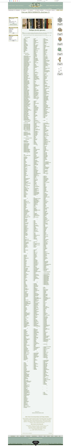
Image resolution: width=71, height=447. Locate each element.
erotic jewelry (26, 67)
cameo (25, 257)
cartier (25, 262)
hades (35, 147)
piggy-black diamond (46, 71)
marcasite (35, 291)
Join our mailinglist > (39, 0)
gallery (35, 101)
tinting (44, 309)
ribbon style (45, 144)
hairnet (35, 151)
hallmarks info (26, 122)
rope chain (45, 158)
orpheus (35, 365)
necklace (35, 336)
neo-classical (36, 342)
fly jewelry (25, 72)
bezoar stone (26, 225)
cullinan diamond (26, 323)
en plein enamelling (27, 394)
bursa (25, 251)
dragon (25, 353)
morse (35, 318)
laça (34, 251)
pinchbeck (45, 74)
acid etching (26, 157)
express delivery (34, 429)
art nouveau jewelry (27, 58)
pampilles (44, 43)
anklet (25, 177)
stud (44, 260)
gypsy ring (35, 143)
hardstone (35, 163)
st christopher (45, 262)
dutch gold (25, 356)
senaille (44, 197)
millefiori (35, 308)
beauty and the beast (27, 216)
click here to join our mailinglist (27, 433)
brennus (25, 244)
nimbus (35, 346)
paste (44, 48)
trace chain (45, 322)
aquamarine (26, 182)
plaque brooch (45, 80)
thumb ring (45, 300)
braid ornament (26, 242)
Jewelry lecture (31, 8)
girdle (34, 113)
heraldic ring (35, 180)
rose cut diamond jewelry (47, 162)
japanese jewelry (26, 87)
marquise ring (36, 293)
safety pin (44, 177)
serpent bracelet (45, 201)
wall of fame (30, 427)
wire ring (44, 378)
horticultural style (36, 190)
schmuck (44, 190)
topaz (44, 315)
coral (24, 306)
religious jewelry (26, 105)
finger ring (35, 65)
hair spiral (35, 155)
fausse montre (36, 50)
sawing (44, 185)
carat (24, 259)
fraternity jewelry (26, 73)
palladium (44, 41)
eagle (25, 362)
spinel (44, 238)
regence (44, 129)
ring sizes (44, 149)
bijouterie (25, 227)
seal (44, 192)
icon (34, 197)
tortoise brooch (45, 317)
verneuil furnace (45, 352)
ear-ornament (26, 365)
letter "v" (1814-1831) (27, 128)
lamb (34, 252)
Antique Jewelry (12, 5)
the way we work (42, 425)
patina (44, 51)
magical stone (36, 286)
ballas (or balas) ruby (27, 202)
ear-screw (25, 368)
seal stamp (45, 193)
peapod (44, 54)
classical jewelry (26, 60)
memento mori (36, 303)
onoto (34, 360)
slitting (44, 225)
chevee (25, 278)
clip (24, 290)
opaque (35, 359)
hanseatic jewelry (26, 80)
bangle (25, 205)
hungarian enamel (36, 192)
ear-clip (25, 363)
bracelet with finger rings (27, 240)
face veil (35, 41)
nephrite (35, 341)
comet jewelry (26, 61)
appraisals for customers (36, 426)
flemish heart (36, 74)
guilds (35, 141)
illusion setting (36, 200)
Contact (37, 8)
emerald (25, 384)
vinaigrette (45, 354)
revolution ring (45, 142)
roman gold (45, 154)
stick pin (44, 252)
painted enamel (45, 40)
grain (34, 130)
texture (44, 293)
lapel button (35, 253)
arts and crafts (26, 190)
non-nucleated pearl (37, 347)
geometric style (36, 107)
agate (25, 159)
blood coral (25, 233)
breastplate (25, 243)
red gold (44, 126)
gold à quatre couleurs (37, 122)
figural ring (35, 61)
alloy (24, 167)
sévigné (44, 204)
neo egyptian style (36, 343)
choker (25, 283)
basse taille (25, 213)
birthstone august (26, 148)
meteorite (35, 305)
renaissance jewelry (27, 106)
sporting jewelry (45, 241)
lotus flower (35, 270)
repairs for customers (43, 426)
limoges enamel (36, 263)
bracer (25, 241)
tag (43, 288)
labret (34, 250)
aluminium (25, 171)
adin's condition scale (27, 155)
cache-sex (25, 255)
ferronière (35, 55)
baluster (25, 203)
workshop (34, 427)
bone (24, 236)
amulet (25, 174)
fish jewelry (25, 71)
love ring (35, 273)
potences (44, 103)
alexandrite (25, 164)
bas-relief (25, 212)
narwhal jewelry (26, 96)
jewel (34, 233)
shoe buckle (45, 211)
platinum (44, 82)
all (50, 35)
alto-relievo (25, 170)
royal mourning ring (46, 167)
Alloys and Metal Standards (27, 419)
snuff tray (44, 229)
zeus (44, 392)
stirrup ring (45, 254)
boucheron (25, 237)
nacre (34, 328)
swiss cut (44, 268)
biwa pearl (25, 230)
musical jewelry (26, 95)
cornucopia (25, 309)
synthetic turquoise (46, 284)
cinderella (25, 279)
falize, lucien (35, 45)
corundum (25, 312)
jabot (34, 220)
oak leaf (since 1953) (27, 125)
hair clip (35, 148)
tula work (44, 332)
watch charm (45, 365)
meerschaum (36, 301)
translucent (45, 323)
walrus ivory (45, 361)
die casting (25, 341)
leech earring (36, 260)
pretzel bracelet (45, 109)
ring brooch (45, 146)
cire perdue (25, 280)
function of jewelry (36, 97)
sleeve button (45, 223)
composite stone (26, 305)
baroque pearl (26, 210)
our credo (46, 425)
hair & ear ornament (37, 149)
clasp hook (25, 288)
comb (25, 300)
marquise (35, 292)
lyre (34, 280)
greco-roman (36, 133)
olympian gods (36, 356)
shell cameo (45, 210)
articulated (25, 189)
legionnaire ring (36, 262)
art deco (25, 49)
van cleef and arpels (46, 348)
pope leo (44, 95)
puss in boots (45, 115)
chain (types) (26, 268)
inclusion (35, 203)
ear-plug (25, 367)
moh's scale (35, 315)
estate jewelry (26, 68)
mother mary (35, 320)
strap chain (45, 257)
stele (44, 250)
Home (9, 8)
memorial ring (36, 304)
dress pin (25, 355)
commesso (25, 304)
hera (34, 178)
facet (34, 39)
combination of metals (27, 301)
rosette (44, 164)
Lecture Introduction (26, 418)
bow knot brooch (26, 239)
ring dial (44, 147)
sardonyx (44, 183)
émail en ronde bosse (27, 381)
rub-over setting (45, 168)
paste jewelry (26, 98)
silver (44, 216)
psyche (44, 114)
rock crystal (45, 152)
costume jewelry (26, 62)
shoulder (44, 212)
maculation (35, 284)
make (34, 287)
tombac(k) (44, 312)
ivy (34, 217)
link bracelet (35, 265)
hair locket (35, 150)
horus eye (35, 191)
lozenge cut (35, 276)
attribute (25, 196)
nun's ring (35, 349)
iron (34, 212)
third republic (45, 295)
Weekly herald (44, 8)
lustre (34, 279)
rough (44, 165)
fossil (34, 87)
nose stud (35, 348)
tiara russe (45, 302)
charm (25, 272)
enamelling (25, 389)
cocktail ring (25, 296)
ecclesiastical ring (26, 371)
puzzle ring (45, 116)
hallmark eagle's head (27, 133)
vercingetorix (45, 349)
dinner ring (25, 342)
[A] (13, 19)
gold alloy (35, 123)
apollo (25, 180)
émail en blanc (26, 380)
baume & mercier (26, 215)
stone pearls (45, 255)
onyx (34, 361)
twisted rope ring (45, 340)
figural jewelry (26, 70)
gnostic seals (36, 120)
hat (34, 165)
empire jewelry (26, 66)
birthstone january (26, 143)
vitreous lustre (45, 357)
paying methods (31, 428)
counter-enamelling (27, 314)
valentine (44, 347)
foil (34, 82)
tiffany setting (45, 306)
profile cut (44, 110)
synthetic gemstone (46, 273)
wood (44, 381)
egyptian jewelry (26, 375)
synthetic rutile (45, 282)
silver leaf (44, 217)
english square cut (26, 391)
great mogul (35, 132)
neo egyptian (26, 44)
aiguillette (25, 162)
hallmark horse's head (27, 134)
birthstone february (27, 144)
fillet (34, 63)
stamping (44, 245)
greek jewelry (36, 134)
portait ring (45, 100)
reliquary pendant (46, 135)
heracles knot (36, 179)
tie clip (44, 303)
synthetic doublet (46, 277)
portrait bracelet (45, 96)
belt (24, 218)
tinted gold (45, 308)
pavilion (44, 53)
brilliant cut (25, 246)
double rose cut (26, 351)
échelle (25, 372)
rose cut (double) (46, 163)
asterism (25, 194)
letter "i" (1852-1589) (27, 127)
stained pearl (45, 244)
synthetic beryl (45, 275)
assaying (25, 193)
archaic (25, 183)
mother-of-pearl (36, 321)
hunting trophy (36, 194)
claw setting (25, 289)
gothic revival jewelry (27, 78)
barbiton (25, 206)
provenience (45, 113)
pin (43, 72)
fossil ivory (35, 88)
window (44, 376)
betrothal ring (26, 223)
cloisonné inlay (26, 293)
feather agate (36, 51)
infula (34, 205)
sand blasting (45, 179)
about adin (33, 425)
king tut (35, 247)
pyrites (44, 117)
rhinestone (45, 143)
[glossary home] (13, 18)
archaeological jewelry (27, 56)
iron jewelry (25, 85)
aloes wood (25, 169)
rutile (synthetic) (45, 173)
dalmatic (25, 329)
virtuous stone (45, 356)
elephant (25, 377)
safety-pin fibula (45, 178)
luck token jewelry (26, 90)
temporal (44, 292)
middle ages (26, 38)
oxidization (35, 369)
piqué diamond (45, 75)
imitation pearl (36, 202)
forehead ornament (36, 85)
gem (34, 104)
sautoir (44, 184)
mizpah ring (35, 313)
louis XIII (35, 272)
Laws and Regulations (42, 419)
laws (34, 258)
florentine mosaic (36, 76)
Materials (50, 418)
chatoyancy (25, 277)
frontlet (35, 96)
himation (35, 183)
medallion (35, 299)
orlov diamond (36, 363)
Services (40, 8)
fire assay (35, 69)
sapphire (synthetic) (46, 182)
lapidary (35, 254)
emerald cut (25, 385)
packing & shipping (43, 428)
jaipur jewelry (26, 86)
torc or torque (45, 316)
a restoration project (39, 427)
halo (34, 159)
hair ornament (36, 152)
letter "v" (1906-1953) (27, 129)
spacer (44, 235)
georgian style (36, 109)
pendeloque (45, 62)
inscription (35, 207)
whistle (44, 373)
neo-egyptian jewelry (27, 97)
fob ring (35, 81)
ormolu (35, 364)
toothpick (44, 314)
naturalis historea (36, 332)
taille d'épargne (45, 289)
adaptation (25, 158)
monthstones (36, 316)
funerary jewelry (26, 75)
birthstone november (27, 151)
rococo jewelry (26, 107)
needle (35, 340)
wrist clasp (45, 383)
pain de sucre (45, 39)
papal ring (44, 44)
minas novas (35, 309)
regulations (45, 131)
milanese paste (36, 307)
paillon (44, 38)
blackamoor (25, 231)
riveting (44, 150)
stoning (44, 256)
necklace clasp (36, 337)
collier (25, 299)
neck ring (35, 335)
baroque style (26, 209)
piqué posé (45, 78)
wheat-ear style (45, 372)
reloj (44, 136)
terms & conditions (36, 428)
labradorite (35, 249)
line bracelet (35, 264)
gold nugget (35, 125)
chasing (25, 275)
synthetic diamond (46, 276)
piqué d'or (44, 76)
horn (34, 187)
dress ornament (26, 354)
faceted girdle (36, 40)
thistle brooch (45, 297)
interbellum (25, 50)
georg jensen (36, 108)
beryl (24, 222)
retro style (44, 140)
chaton (25, 276)
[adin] (13, 20)
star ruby (44, 247)
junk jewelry (25, 88)
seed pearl (45, 196)
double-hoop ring (26, 350)
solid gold (44, 233)
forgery (35, 86)
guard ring (35, 139)
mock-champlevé (36, 314)
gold (34, 121)
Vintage (21, 5)
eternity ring (25, 404)
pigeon (44, 69)
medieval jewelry (36, 300)
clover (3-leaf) (26, 295)
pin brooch (45, 73)
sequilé (44, 198)
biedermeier (26, 226)
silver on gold (45, 218)
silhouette (44, 215)
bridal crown (26, 245)
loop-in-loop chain (36, 268)
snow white (45, 228)
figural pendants (36, 60)
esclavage (25, 400)
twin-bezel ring (45, 339)
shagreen (44, 205)
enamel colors (26, 388)
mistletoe (35, 312)
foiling (35, 83)
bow (24, 238)
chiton (25, 282)
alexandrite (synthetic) (27, 165)
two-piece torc (45, 341)
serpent (44, 200)
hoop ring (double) (36, 186)
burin (24, 250)
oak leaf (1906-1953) (27, 124)
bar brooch (25, 207)
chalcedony (25, 269)
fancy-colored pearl (36, 48)
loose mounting (36, 269)
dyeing (25, 359)
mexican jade (36, 306)
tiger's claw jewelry (27, 115)
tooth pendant (45, 313)
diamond (25, 338)
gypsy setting (36, 144)
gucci (34, 140)
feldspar (35, 53)
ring (44, 145)
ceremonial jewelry (27, 59)
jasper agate (35, 230)
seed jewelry (26, 112)
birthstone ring (26, 229)
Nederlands (58, 8)
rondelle (44, 157)
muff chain (35, 324)
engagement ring (26, 390)
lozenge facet (36, 277)
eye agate (25, 407)
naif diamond (36, 329)
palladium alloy (45, 42)
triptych (44, 331)
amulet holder (26, 175)
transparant (45, 324)
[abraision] (13, 22)
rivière (44, 151)
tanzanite (44, 291)
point (44, 87)
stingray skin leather (46, 253)
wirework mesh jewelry (46, 379)
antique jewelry (26, 55)
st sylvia (44, 266)
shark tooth (45, 208)
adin (24, 154)
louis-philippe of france (37, 271)
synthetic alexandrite (46, 274)
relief (44, 132)
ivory (34, 216)
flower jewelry (36, 77)
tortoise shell (45, 318)
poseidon (44, 101)
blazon (25, 232)
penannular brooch (46, 61)
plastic (44, 81)
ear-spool (25, 369)
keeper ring (35, 241)
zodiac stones (26, 142)
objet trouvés (36, 354)
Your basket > (57, 0)
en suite (25, 396)
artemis (25, 187)
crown (25, 318)
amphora (25, 173)
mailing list (44, 427)
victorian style (45, 353)
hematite (35, 176)
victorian (25, 46)
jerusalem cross (36, 231)
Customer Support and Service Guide (39, 422)
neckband (35, 333)
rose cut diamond (46, 161)
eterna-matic (26, 403)
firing (34, 70)
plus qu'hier (45, 104)
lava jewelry (25, 89)
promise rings (45, 111)
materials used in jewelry (37, 298)
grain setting (35, 131)
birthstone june (26, 147)
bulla (24, 249)
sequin (44, 199)
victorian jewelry (26, 117)
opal (34, 358)
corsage (25, 310)
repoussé (44, 138)
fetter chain (35, 56)
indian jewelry (26, 84)
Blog (47, 8)
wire (44, 377)
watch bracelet (45, 363)
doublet (25, 352)
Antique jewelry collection (19, 8)
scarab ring (45, 186)
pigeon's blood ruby (46, 70)
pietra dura (45, 68)
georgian (25, 43)
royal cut (44, 166)
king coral (35, 246)
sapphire (44, 181)
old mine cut (35, 355)
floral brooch (35, 75)
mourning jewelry (26, 94)
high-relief (35, 182)
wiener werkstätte (46, 375)
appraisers (57, 5)
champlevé (25, 270)
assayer (25, 192)
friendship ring (36, 93)
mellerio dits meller (36, 302)
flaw (34, 73)
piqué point (45, 77)
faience (35, 43)
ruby (44, 169)
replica (44, 137)
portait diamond (45, 98)
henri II (35, 177)
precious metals (45, 105)
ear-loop (25, 364)
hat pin (35, 168)
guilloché (35, 142)
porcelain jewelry (26, 102)
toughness (45, 320)
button (25, 252)
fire (34, 68)
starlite (44, 249)
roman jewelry (26, 108)
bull (24, 248)
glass (34, 114)
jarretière (35, 228)
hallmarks (35, 158)
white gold (45, 374)
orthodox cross (36, 366)
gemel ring (35, 105)
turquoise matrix (45, 336)
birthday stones (26, 141)
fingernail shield (36, 66)
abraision (25, 156)
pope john (44, 94)
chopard (25, 284)
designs (25, 334)
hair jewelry (25, 79)
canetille (25, 258)
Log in (46, 0)
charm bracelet (26, 274)
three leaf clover (45, 298)
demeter (25, 332)
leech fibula (35, 261)
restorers (60, 5)
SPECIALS (50, 8)
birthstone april (26, 145)
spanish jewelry (26, 113)
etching (25, 402)
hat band (35, 166)
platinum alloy (45, 83)
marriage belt (36, 295)
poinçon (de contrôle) (46, 86)
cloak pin (25, 292)
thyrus (44, 301)
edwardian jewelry (26, 65)
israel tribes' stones (36, 215)
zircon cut (44, 393)
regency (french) (45, 130)
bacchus (25, 199)
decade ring (25, 331)
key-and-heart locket (37, 243)
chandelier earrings (27, 271)
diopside (25, 344)
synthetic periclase (46, 280)
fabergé (35, 38)
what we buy (30, 426)
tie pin (44, 304)
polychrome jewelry (27, 101)
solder (44, 231)
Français (61, 8)
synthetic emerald (46, 278)
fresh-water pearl (36, 92)
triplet (44, 330)
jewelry (35, 234)
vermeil (44, 350)
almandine (25, 168)
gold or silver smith (36, 126)
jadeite (35, 222)
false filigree (35, 46)
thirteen (44, 296)
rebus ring (44, 125)
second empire (45, 194)
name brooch (36, 330)
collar (25, 297)
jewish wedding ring (37, 235)
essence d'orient (26, 401)
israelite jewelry (36, 214)
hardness (35, 162)
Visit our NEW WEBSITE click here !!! (35, 12)
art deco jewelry (26, 57)
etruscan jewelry (26, 405)
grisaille (35, 137)
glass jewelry (26, 76)
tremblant (44, 326)
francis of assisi (36, 89)
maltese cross (36, 288)
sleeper (44, 222)
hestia (35, 181)
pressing (44, 108)
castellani (25, 263)
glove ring (35, 118)
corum (25, 311)
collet (24, 298)
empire (25, 42)
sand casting (45, 180)
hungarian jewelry (26, 83)
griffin (34, 136)
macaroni (35, 283)
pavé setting (45, 52)
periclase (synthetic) (46, 46)
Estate (17, 5)
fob (34, 80)
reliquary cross (45, 134)
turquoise (44, 335)
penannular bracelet (46, 60)
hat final (35, 167)
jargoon (35, 227)
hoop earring (36, 185)
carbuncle (25, 260)
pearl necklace (45, 57)
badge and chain (26, 201)
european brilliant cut (27, 406)
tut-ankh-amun (45, 337)
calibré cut (25, 256)
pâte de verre (45, 50)
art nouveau (25, 48)
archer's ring (26, 184)
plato (44, 79)
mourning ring (36, 323)
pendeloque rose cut (46, 64)
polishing (44, 90)
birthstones (25, 140)
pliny (44, 84)
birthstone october (26, 150)
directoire (25, 346)
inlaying (35, 206)
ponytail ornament (46, 93)
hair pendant (35, 153)
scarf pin (44, 188)
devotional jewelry (26, 63)
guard (34, 138)
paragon (44, 45)
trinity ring (44, 329)
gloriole (35, 116)
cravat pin (25, 316)
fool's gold (35, 84)
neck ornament (36, 334)
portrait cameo (45, 97)
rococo (25, 41)
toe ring (44, 311)
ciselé (25, 281)
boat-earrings (26, 234)
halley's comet (36, 157)
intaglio (35, 208)
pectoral (44, 59)
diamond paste (26, 339)
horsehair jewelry (26, 82)
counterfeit (25, 315)
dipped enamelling (27, 345)
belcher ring (25, 217)
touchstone (45, 319)
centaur (25, 265)
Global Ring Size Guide (31, 421)
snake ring (45, 227)
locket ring (35, 266)
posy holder (45, 102)
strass (44, 259)
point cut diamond (46, 88)
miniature (35, 310)
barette (25, 208)
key (34, 242)
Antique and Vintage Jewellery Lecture (38, 412)
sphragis (44, 237)
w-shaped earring (46, 360)
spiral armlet (45, 240)
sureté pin (44, 267)
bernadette (25, 221)
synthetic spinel (45, 283)
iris (34, 211)
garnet (35, 102)
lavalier (35, 257)
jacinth (35, 221)
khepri (35, 245)
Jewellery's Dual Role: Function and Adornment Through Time (38, 418)
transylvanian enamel (46, 325)
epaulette (25, 397)
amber (25, 172)
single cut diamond (46, 220)
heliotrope (35, 174)
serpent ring (45, 202)
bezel (25, 224)
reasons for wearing (46, 123)
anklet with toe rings (27, 178)
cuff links (25, 321)
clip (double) (26, 291)
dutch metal (25, 357)
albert (25, 163)
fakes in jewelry (36, 44)
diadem (25, 337)
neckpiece (35, 339)
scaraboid (44, 187)
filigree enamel (36, 62)
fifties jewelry (26, 69)
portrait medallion (46, 99)
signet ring (45, 214)
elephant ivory (26, 378)
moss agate (35, 319)
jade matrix (35, 223)
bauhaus (25, 214)
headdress (35, 169)
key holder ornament (37, 244)
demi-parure (26, 333)
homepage (50, 433)
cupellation (25, 324)
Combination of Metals (35, 419)
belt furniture (26, 219)
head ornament (36, 170)
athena (25, 195)
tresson (44, 327)
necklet (35, 338)
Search (35, 8)
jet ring (35, 232)
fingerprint (35, 67)
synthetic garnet (45, 279)
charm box (25, 273)
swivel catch (45, 269)
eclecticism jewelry (27, 64)
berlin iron (25, 220)
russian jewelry (26, 110)
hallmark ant (26, 132)
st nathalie (45, 265)
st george (44, 263)
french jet (35, 91)
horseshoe (35, 189)
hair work (35, 156)
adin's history (37, 425)
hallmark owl (26, 135)
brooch (25, 247)
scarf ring (44, 189)
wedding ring (45, 368)
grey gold (35, 135)
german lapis (36, 110)
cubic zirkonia (26, 320)
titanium (44, 310)
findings (35, 64)
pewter (44, 67)
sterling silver (45, 251)
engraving (25, 393)
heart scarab (35, 171)
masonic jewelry (26, 92)
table (44, 287)
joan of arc (35, 236)
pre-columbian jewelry (27, 103)
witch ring (44, 380)
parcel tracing (40, 429)
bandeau (25, 204)
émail (25, 379)
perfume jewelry (45, 65)
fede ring (35, 52)
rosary (44, 160)
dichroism (25, 340)
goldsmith (35, 127)
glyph (34, 119)
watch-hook (45, 366)
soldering (44, 232)
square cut (45, 242)
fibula (34, 57)
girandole (35, 112)
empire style (26, 387)
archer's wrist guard (27, 185)
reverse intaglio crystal (46, 141)
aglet (24, 160)
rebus (44, 124)
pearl (44, 55)
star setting (45, 248)
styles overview (26, 53)
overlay (35, 367)
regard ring (45, 128)
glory (34, 117)
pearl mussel (45, 56)
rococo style (45, 153)
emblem (25, 382)
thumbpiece (45, 299)
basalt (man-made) (27, 211)
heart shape (35, 172)
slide (44, 224)
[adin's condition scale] (13, 21)
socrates (44, 230)
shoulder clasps (45, 213)
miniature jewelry (26, 93)
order (34, 362)
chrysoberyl (25, 285)
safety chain (45, 176)
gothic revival (26, 45)
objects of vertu (36, 353)
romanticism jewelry (27, 109)
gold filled (35, 124)
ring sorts (44, 148)
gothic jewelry (26, 77)
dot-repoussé (26, 348)
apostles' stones (26, 181)
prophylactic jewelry (27, 104)
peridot (44, 66)
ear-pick (25, 366)
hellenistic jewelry (26, 81)
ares (24, 186)
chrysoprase (26, 286)
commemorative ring (27, 303)
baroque (25, 40)
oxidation (35, 368)
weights (44, 370)
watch (44, 362)
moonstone (35, 317)
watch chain (45, 364)
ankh (24, 176)
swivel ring (45, 270)
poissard (44, 89)
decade (25, 330)
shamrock (44, 206)
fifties (24, 51)
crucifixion (25, 319)
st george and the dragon (47, 264)
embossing (25, 383)
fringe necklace (36, 94)
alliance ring (26, 166)
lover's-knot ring (36, 274)
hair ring (35, 154)
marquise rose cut (36, 294)
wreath (44, 382)
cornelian (25, 308)
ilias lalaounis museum (37, 198)
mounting (35, 322)
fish (34, 71)
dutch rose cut (26, 358)
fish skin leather (36, 72)
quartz (44, 120)
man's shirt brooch (36, 290)
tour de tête (45, 321)
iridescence (35, 210)
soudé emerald (45, 234)
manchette (35, 289)
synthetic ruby (45, 281)
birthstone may (26, 146)
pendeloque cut (45, 63)
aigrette (25, 161)
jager (34, 224)
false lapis (35, 47)
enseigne (25, 395)
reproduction (45, 139)
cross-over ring (26, 317)
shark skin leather (46, 207)
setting (44, 203)
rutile (44, 172)
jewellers (47, 5)
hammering (35, 160)
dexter (25, 336)
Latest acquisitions (13, 8)
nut (34, 350)
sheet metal (45, 209)
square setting (45, 243)
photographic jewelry (27, 100)
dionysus (25, 343)
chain (25, 267)
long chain (35, 267)
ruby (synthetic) (45, 170)
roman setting (45, 156)
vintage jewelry (26, 118)
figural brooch (36, 58)
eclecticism (25, 47)
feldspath (35, 54)
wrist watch (45, 384)
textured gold (45, 294)
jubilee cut (35, 238)
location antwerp (28, 425)
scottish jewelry (26, 111)
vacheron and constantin (47, 346)
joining (35, 237)
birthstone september (27, 149)
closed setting (26, 294)
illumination (35, 199)
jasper (35, 229)
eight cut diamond (26, 376)
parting (44, 47)
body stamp (25, 235)
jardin (34, 226)
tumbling (44, 334)
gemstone (35, 106)
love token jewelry (36, 275)
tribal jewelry (26, 116)
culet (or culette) (26, 322)
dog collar (25, 347)
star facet (44, 246)
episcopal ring (26, 398)
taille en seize (45, 290)
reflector (44, 127)
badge (25, 200)
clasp (24, 287)
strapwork (44, 258)
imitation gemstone (36, 201)
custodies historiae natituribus (27, 326)
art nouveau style (26, 188)
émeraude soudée (26, 386)
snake (44, 226)
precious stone (45, 106)
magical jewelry (26, 91)
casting (25, 264)
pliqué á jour (45, 85)
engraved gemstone (27, 392)
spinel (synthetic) (46, 239)
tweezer (44, 338)
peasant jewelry (26, 99)
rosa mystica (45, 159)
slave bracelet (45, 221)
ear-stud (25, 370)
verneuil (44, 351)
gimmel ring (35, 111)
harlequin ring (36, 164)
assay (25, 191)
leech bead (35, 259)
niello (34, 345)
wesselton (44, 371)
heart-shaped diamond (37, 173)
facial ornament (36, 42)
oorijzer (35, 357)
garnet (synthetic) (36, 103)
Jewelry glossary (26, 8)
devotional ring (26, 335)
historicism (35, 184)
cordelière (25, 307)
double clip (25, 349)
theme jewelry (26, 114)
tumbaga (44, 333)
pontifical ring (45, 92)
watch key (44, 367)
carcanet (25, 261)
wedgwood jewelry (27, 119)
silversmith (45, 219)
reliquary (44, 133)
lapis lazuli (35, 255)
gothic (25, 39)
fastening (35, 49)
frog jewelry (25, 74)
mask (34, 296)
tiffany (44, 305)
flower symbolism (36, 78)
